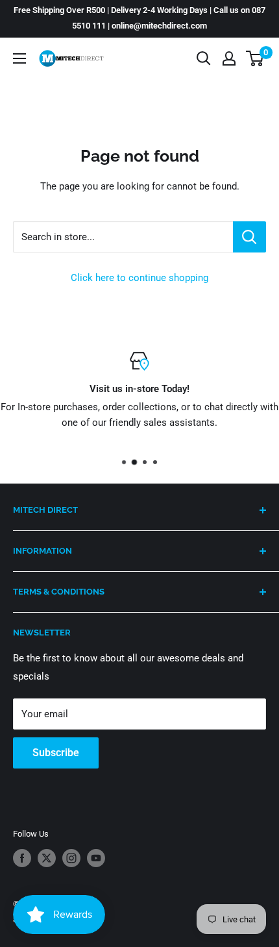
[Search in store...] (249, 236)
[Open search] (204, 58)
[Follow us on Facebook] (22, 858)
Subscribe (55, 752)
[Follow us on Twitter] (47, 858)
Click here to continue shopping (139, 278)
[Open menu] (19, 58)
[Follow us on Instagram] (71, 858)
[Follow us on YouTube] (96, 858)
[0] (255, 58)
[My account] (229, 58)
